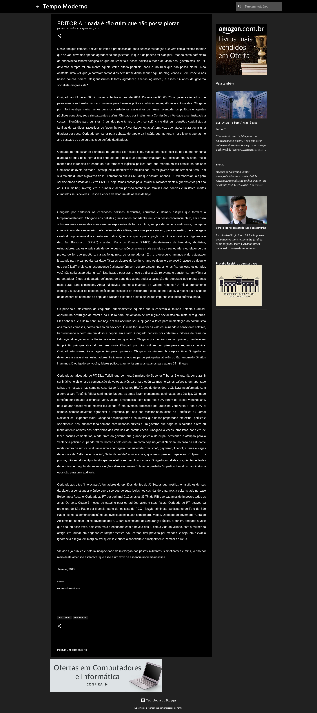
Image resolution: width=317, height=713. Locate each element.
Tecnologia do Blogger (160, 700)
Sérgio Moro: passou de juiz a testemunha (241, 227)
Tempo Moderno (65, 6)
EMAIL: (220, 164)
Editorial (64, 617)
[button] (59, 36)
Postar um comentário (72, 649)
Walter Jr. (80, 617)
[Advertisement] (241, 367)
